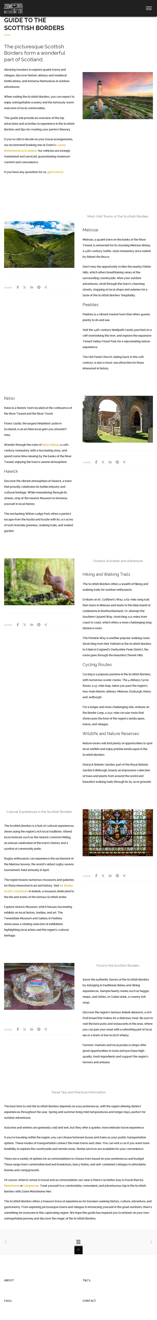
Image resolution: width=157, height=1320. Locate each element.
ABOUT (9, 1280)
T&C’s (86, 1280)
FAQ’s (8, 1300)
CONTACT (89, 1300)
